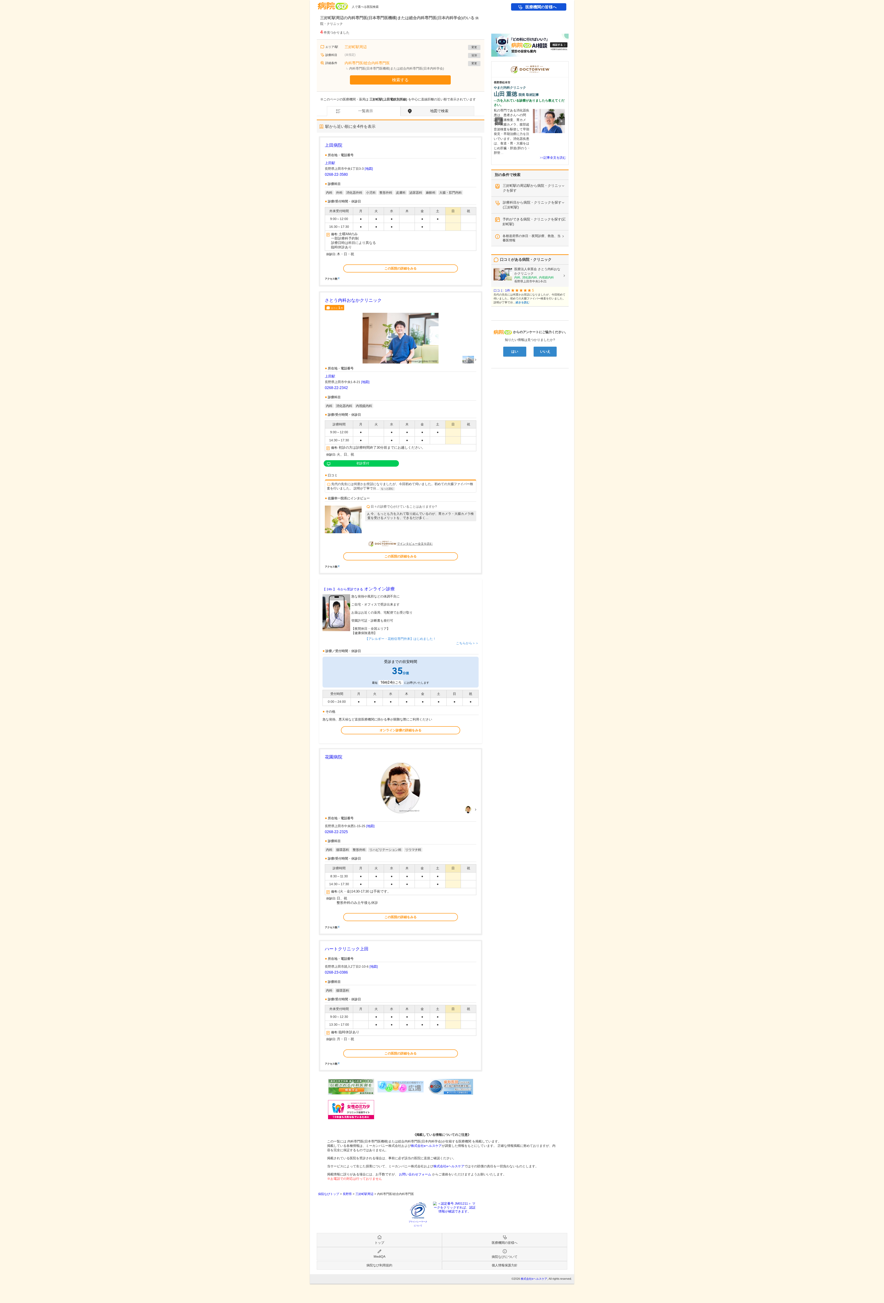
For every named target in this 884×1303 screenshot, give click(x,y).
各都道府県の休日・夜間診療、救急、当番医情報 (532, 238)
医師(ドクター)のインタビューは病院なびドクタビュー (568, 63)
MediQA (379, 1256)
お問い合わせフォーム (415, 1174)
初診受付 (362, 463)
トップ (379, 1242)
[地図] (369, 168)
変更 (474, 47)
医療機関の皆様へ (541, 7)
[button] (499, 121)
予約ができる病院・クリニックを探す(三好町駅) (534, 221)
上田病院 (333, 145)
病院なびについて (505, 1257)
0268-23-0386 (336, 972)
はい (514, 351)
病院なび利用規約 (379, 1265)
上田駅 (330, 163)
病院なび (333, 4)
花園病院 (333, 757)
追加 (474, 55)
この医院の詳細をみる (400, 268)
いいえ (545, 351)
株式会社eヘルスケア (426, 1146)
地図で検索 (439, 111)
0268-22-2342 (336, 388)
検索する (400, 80)
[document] (400, 211)
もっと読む (387, 488)
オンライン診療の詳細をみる (401, 730)
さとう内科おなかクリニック (353, 300)
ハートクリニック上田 (347, 948)
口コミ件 (337, 308)
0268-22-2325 (336, 832)
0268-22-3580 (336, 174)
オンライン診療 (359, 588)
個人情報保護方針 (505, 1265)
